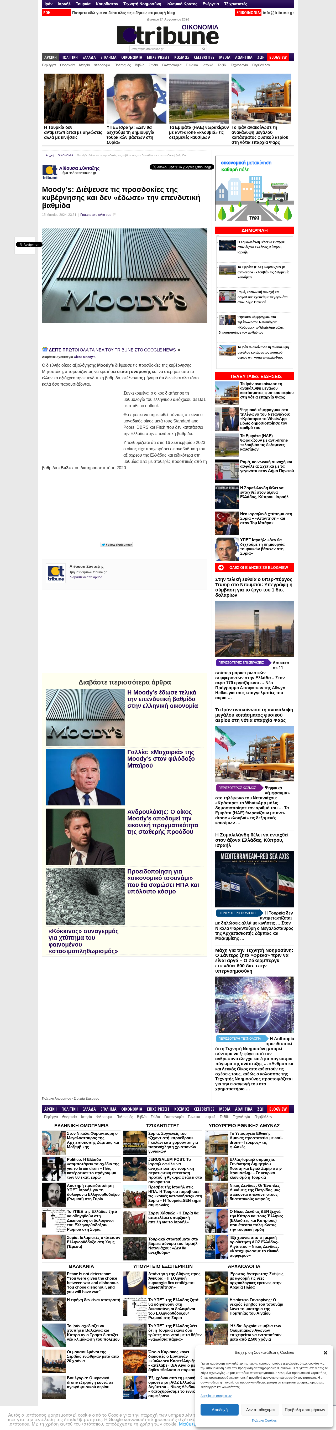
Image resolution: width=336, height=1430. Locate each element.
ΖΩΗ (261, 57)
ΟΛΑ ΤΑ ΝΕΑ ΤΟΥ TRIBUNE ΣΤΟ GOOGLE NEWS (113, 350)
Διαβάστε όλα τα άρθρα (86, 577)
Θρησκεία (67, 65)
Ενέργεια (211, 4)
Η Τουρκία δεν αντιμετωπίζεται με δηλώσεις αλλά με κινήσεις (73, 132)
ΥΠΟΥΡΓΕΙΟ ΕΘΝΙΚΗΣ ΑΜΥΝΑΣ (244, 1125)
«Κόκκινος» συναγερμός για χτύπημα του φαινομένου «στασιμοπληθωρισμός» (84, 941)
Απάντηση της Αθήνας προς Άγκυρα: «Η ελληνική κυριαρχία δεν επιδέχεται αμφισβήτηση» (174, 1280)
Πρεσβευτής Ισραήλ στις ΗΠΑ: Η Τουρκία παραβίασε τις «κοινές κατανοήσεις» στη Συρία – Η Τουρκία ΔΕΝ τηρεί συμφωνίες (175, 1196)
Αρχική (50, 155)
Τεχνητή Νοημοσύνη (142, 4)
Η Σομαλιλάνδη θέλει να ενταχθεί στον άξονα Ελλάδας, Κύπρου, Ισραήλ (264, 492)
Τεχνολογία (239, 65)
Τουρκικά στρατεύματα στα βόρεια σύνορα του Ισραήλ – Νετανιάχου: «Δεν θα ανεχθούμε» (174, 1246)
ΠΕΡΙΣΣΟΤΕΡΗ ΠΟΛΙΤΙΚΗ (237, 913)
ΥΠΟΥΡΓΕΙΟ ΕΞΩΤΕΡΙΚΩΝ (163, 1266)
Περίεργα (49, 65)
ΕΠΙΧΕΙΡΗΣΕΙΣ (158, 57)
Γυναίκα (192, 65)
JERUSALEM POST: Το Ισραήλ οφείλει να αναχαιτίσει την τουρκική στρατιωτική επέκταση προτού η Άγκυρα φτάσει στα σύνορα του (175, 1170)
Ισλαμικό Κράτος (181, 4)
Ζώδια (153, 65)
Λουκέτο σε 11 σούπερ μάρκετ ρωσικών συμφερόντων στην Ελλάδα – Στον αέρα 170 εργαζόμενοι (252, 673)
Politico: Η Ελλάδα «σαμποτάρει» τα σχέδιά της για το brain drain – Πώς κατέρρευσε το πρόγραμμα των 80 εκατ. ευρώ (93, 1168)
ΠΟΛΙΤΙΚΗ (69, 57)
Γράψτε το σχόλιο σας (95, 215)
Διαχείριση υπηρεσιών (216, 1396)
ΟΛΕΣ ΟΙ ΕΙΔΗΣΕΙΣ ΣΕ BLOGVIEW (258, 567)
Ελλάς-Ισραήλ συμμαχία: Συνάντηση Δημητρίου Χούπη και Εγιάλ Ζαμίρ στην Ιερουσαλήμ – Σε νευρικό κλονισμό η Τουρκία (256, 1168)
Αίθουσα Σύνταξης (79, 168)
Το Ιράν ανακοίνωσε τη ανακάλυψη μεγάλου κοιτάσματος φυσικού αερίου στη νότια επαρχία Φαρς (267, 390)
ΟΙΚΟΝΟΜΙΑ (131, 57)
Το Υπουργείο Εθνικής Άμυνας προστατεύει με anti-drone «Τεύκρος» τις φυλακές (256, 1140)
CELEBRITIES (204, 57)
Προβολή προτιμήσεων (305, 1409)
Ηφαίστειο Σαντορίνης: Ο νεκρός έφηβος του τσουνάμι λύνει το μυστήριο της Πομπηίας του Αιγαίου (256, 1306)
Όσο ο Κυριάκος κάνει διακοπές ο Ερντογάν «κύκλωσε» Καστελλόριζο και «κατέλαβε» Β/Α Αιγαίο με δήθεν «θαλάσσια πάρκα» (175, 1361)
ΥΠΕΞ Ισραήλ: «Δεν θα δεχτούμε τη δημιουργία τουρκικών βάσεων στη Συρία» (262, 546)
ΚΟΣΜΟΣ (181, 57)
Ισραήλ (64, 4)
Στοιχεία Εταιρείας (86, 1098)
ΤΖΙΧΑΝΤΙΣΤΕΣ (162, 1125)
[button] (325, 1352)
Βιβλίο (139, 65)
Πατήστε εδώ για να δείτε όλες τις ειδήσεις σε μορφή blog (123, 13)
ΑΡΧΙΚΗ (50, 57)
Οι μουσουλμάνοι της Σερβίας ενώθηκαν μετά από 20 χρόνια (93, 1356)
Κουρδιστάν (107, 4)
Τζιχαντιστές (235, 4)
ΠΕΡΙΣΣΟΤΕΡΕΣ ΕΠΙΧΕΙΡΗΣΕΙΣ (241, 663)
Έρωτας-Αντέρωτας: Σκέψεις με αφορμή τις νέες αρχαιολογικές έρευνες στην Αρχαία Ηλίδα (257, 1280)
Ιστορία (84, 65)
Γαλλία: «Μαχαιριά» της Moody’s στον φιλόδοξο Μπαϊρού (161, 759)
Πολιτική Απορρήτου (56, 1098)
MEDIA (224, 57)
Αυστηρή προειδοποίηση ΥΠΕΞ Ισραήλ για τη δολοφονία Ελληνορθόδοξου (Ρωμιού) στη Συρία (93, 1192)
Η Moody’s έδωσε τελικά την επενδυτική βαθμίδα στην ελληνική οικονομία (162, 699)
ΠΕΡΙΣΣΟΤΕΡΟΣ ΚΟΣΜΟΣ (237, 788)
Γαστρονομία (172, 65)
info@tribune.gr (278, 13)
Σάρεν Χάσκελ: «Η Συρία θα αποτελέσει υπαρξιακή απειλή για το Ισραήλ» (173, 1217)
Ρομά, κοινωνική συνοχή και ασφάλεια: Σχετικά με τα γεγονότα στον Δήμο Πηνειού (267, 466)
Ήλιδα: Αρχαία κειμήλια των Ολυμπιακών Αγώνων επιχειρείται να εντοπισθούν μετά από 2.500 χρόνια (255, 1332)
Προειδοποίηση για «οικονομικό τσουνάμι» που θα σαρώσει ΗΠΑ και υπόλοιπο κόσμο (163, 881)
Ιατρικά (207, 65)
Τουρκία (83, 4)
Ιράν (48, 4)
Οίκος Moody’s (85, 357)
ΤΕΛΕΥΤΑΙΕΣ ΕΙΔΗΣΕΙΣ (256, 376)
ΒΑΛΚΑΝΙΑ (81, 1266)
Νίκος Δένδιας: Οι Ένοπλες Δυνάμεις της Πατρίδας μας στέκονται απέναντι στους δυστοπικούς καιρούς (255, 1192)
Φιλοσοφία (102, 65)
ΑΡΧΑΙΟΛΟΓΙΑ (244, 1266)
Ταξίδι (222, 65)
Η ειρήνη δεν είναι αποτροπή (93, 1300)
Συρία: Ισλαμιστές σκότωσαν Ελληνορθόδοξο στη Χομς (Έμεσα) (93, 1242)
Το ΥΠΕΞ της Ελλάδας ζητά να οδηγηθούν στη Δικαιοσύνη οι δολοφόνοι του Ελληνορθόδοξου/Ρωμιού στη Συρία (92, 1220)
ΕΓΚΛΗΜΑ (109, 57)
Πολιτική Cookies (264, 1420)
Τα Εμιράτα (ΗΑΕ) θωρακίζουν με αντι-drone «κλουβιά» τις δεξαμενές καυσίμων (199, 132)
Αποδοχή (220, 1409)
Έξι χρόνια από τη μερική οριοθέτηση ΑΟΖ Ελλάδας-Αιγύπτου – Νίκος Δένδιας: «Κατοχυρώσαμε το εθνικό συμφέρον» (254, 1246)
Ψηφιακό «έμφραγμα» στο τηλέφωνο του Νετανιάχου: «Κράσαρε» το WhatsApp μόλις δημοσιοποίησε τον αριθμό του (265, 418)
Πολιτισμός (122, 65)
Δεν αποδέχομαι (260, 1409)
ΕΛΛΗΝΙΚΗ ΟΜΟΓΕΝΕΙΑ (81, 1125)
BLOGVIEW (278, 57)
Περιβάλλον (261, 65)
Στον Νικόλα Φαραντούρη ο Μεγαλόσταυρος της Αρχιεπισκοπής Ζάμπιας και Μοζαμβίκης (93, 1140)
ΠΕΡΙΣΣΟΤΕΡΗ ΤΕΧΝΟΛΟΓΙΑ (239, 1038)
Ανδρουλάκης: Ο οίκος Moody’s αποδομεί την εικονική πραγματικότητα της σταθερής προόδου (162, 822)
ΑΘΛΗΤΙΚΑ (244, 57)
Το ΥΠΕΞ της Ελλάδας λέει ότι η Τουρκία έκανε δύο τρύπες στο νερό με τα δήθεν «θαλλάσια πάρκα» (175, 1332)
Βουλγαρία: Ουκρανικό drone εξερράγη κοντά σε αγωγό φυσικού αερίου (90, 1382)
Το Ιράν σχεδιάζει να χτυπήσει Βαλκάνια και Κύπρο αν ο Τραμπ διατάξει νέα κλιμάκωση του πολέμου (93, 1332)
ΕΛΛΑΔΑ (89, 57)
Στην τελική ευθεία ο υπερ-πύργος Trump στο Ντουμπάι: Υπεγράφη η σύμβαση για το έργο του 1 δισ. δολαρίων (253, 587)
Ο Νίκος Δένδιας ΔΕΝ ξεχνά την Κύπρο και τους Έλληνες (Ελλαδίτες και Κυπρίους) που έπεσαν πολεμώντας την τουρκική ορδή (256, 1220)
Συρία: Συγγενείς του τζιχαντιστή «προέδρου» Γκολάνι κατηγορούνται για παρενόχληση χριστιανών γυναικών (173, 1142)
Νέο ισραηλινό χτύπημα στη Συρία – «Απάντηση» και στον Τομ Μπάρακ (266, 518)
